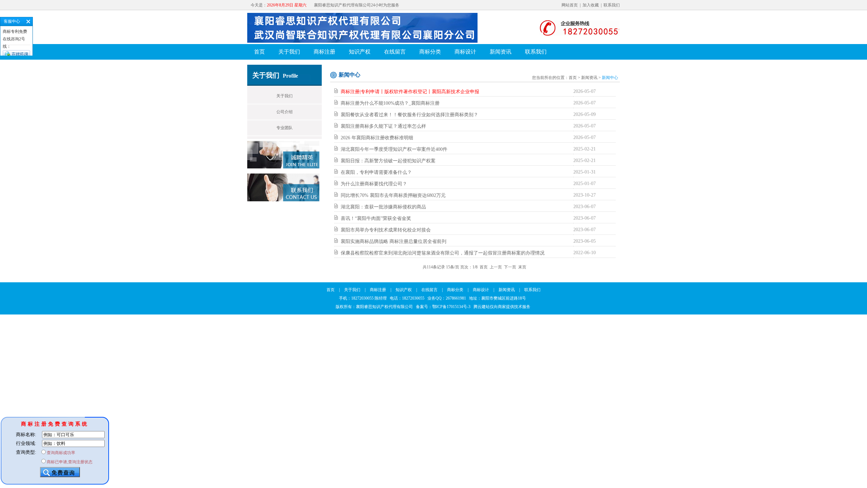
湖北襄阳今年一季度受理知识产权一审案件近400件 (394, 149)
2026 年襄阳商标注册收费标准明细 (377, 137)
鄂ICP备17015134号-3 (451, 306)
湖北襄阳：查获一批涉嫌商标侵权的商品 (383, 206)
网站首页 (570, 5)
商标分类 (430, 52)
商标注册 (324, 52)
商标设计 (465, 52)
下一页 (510, 267)
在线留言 (395, 52)
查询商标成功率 (61, 452)
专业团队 (284, 127)
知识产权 (360, 52)
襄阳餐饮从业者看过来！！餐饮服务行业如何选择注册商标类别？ (409, 114)
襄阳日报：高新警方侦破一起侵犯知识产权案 (388, 160)
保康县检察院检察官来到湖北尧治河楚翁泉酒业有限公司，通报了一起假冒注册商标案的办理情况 (443, 253)
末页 (522, 267)
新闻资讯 (500, 52)
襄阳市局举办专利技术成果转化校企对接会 (386, 229)
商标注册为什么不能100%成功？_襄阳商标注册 (390, 103)
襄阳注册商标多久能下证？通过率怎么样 (383, 126)
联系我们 (612, 5)
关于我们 (289, 52)
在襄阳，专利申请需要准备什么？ (376, 172)
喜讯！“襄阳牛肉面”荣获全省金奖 (376, 218)
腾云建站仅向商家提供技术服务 (501, 306)
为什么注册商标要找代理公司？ (374, 183)
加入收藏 (591, 5)
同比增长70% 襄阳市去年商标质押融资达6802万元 (393, 195)
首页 (259, 52)
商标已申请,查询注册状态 (69, 462)
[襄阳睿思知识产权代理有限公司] (368, 41)
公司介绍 (284, 111)
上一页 (496, 267)
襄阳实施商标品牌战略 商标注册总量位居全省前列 (393, 241)
